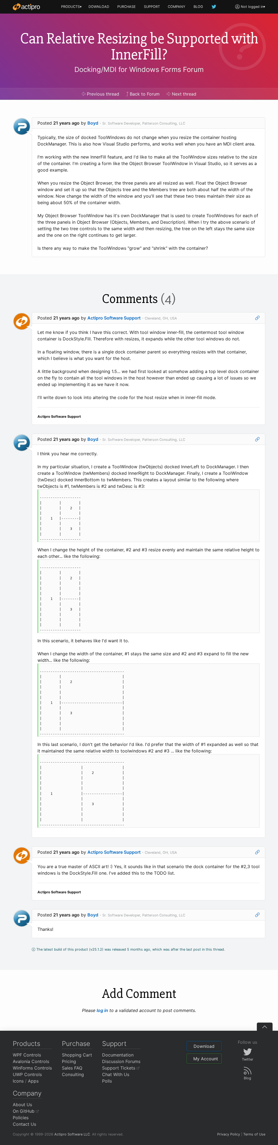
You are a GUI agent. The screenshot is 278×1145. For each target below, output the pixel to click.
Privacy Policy (228, 1134)
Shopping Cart (77, 1055)
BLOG (198, 7)
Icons (18, 1081)
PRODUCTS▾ (71, 7)
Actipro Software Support (114, 318)
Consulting (73, 1074)
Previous (102, 94)
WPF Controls (27, 1055)
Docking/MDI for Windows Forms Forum (139, 69)
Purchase (76, 1044)
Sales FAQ (72, 1068)
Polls (107, 1081)
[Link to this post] (257, 318)
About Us (22, 1104)
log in (102, 1010)
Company (27, 1093)
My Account (205, 1058)
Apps (33, 1081)
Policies (21, 1117)
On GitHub (24, 1111)
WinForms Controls (32, 1068)
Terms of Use (254, 1134)
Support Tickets (119, 1068)
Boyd (92, 123)
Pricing (69, 1061)
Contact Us (24, 1124)
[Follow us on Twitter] (214, 6)
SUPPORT (152, 7)
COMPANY (176, 7)
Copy (252, 494)
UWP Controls (27, 1074)
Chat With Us (115, 1074)
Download (204, 1046)
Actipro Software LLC (72, 1134)
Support (114, 1044)
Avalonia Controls (31, 1061)
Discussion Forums (121, 1061)
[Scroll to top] (265, 1027)
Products (26, 1044)
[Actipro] (26, 6)
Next (183, 94)
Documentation (118, 1055)
